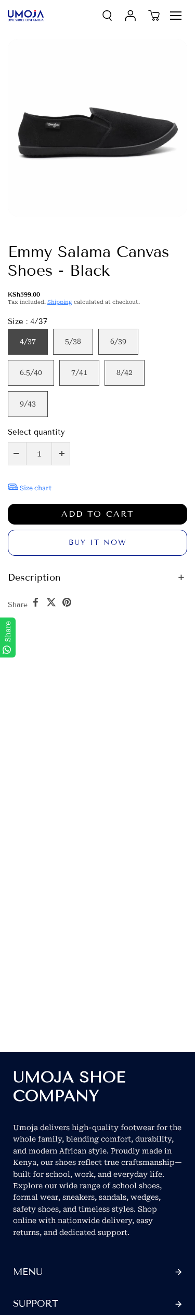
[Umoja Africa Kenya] (26, 15)
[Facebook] (35, 602)
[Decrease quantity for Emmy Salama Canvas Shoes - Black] (16, 453)
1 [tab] (18, 224)
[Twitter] (51, 602)
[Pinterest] (66, 602)
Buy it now (98, 542)
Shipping (59, 302)
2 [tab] (39, 225)
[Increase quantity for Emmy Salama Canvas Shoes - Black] (62, 453)
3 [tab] (59, 225)
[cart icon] (154, 15)
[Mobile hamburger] (175, 15)
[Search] (107, 15)
